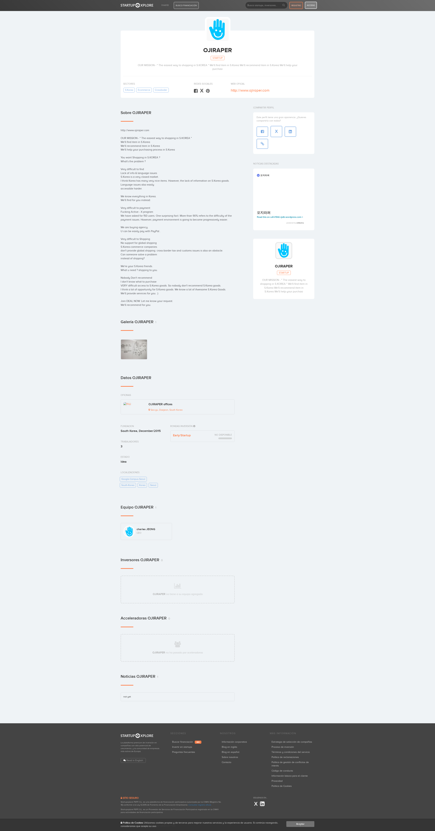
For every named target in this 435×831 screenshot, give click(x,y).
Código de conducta (282, 770)
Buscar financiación (186, 742)
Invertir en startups (182, 747)
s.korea (129, 90)
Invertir (165, 5)
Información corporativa (234, 742)
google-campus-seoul (133, 479)
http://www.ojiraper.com (250, 90)
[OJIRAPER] (134, 349)
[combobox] (266, 5)
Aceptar (300, 824)
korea (142, 485)
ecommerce (144, 90)
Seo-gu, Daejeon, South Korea (166, 410)
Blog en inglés (229, 747)
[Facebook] (196, 91)
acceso (311, 5)
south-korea (127, 485)
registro (296, 5)
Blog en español (230, 752)
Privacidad (277, 781)
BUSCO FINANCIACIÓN (186, 5)
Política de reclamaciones (285, 757)
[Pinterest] (208, 91)
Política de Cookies (282, 786)
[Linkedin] (262, 804)
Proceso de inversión (283, 747)
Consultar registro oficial (199, 805)
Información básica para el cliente (290, 776)
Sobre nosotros (230, 757)
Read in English (134, 760)
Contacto (226, 762)
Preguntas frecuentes (183, 752)
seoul (153, 485)
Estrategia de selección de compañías (292, 742)
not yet (127, 696)
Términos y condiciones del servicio (291, 752)
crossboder (161, 90)
